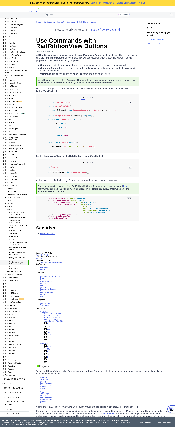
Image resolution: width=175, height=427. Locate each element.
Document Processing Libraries (14, 403)
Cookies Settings (164, 422)
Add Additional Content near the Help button (18, 243)
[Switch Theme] (171, 14)
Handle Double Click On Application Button (17, 213)
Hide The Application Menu (17, 217)
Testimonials (44, 305)
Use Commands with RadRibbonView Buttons (17, 263)
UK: (52, 315)
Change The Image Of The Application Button (17, 221)
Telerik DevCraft (42, 255)
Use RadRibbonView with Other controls (17, 253)
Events (42, 294)
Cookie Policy (95, 422)
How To (59, 22)
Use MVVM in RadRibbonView (14, 268)
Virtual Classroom (46, 293)
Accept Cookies (145, 422)
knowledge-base (11, 414)
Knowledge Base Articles (15, 272)
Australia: (54, 321)
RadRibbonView (49, 22)
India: (52, 317)
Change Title (13, 233)
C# (83, 97)
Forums (43, 283)
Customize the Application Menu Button (17, 258)
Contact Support (156, 39)
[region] (87, 422)
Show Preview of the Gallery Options (18, 248)
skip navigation (33, 11)
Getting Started (12, 191)
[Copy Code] (135, 102)
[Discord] (45, 340)
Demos (42, 278)
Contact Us (44, 312)
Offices (42, 388)
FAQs (42, 296)
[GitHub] (45, 337)
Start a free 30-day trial (105, 29)
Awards (43, 381)
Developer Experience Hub (50, 276)
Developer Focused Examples (17, 194)
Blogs (42, 285)
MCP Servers (41, 262)
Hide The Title (13, 236)
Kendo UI (39, 258)
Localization (11, 200)
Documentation (45, 280)
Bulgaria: (53, 319)
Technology (44, 379)
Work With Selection (15, 230)
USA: (52, 314)
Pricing (42, 269)
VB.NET (90, 97)
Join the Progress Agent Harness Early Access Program (118, 3)
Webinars (43, 287)
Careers (43, 387)
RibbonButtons (47, 233)
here (125, 186)
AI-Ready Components (54, 262)
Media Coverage (46, 385)
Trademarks (108, 413)
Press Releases (46, 383)
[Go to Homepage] (39, 11)
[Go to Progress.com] (42, 367)
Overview (10, 188)
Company (43, 377)
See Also (45, 227)
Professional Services (48, 289)
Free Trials (44, 267)
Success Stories (46, 303)
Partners (43, 291)
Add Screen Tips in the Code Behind (18, 226)
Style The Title (13, 239)
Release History (46, 282)
